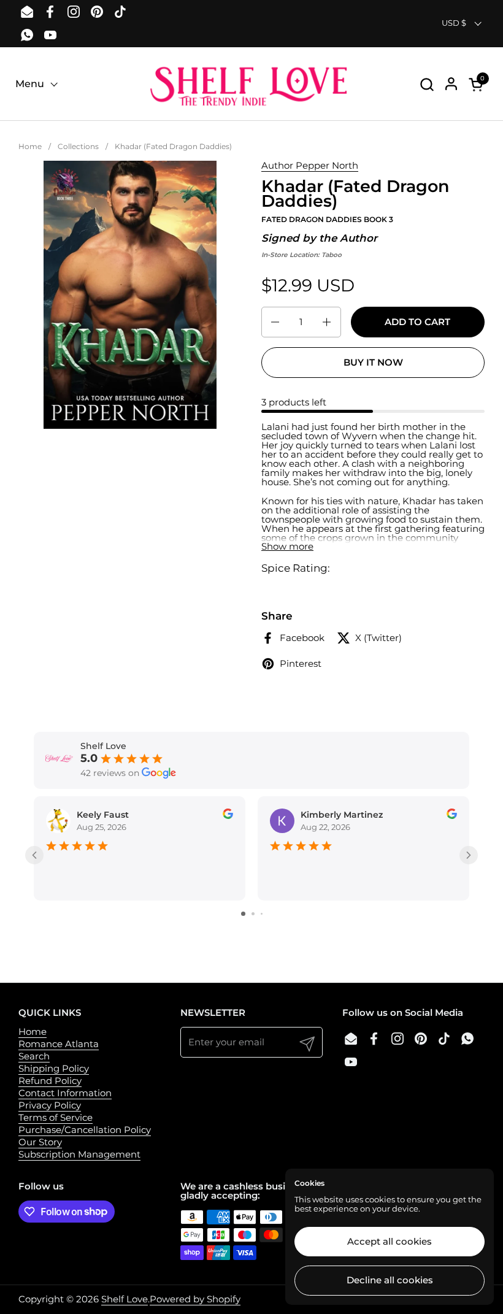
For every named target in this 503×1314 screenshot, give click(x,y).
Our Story (40, 1142)
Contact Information (65, 1093)
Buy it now (373, 362)
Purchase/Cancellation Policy (84, 1129)
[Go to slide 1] (243, 914)
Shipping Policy (53, 1068)
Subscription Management (79, 1154)
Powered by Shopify (195, 1299)
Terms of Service (55, 1117)
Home (32, 1031)
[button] (426, 84)
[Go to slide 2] (253, 913)
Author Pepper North (309, 165)
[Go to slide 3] (262, 914)
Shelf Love (124, 1299)
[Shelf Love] (251, 84)
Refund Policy (50, 1080)
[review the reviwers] (228, 815)
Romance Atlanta (58, 1044)
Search (34, 1056)
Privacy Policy (49, 1105)
